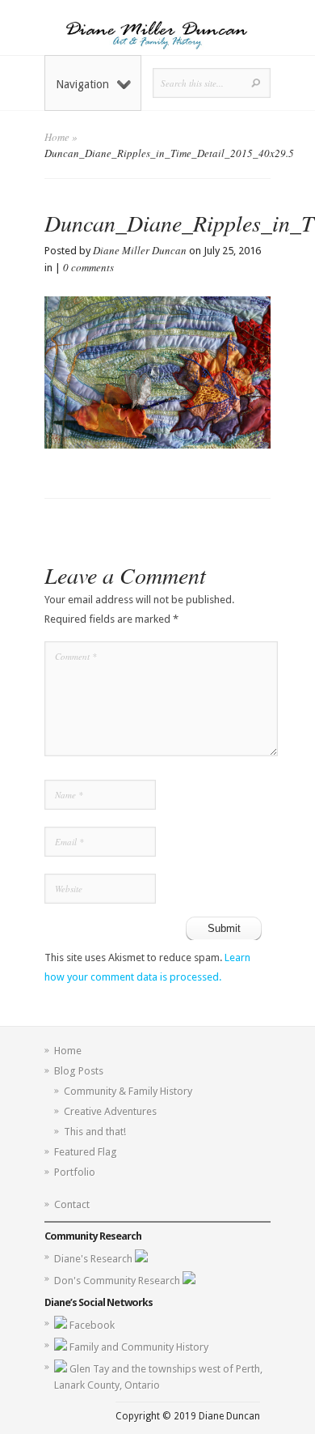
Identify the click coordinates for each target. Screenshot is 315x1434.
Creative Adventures (110, 1111)
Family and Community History (138, 1347)
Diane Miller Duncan (140, 250)
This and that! (95, 1131)
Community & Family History (128, 1091)
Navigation (82, 84)
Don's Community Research (118, 1280)
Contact (72, 1204)
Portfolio (74, 1172)
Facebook (92, 1325)
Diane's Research (94, 1259)
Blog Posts (78, 1071)
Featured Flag (85, 1152)
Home (56, 137)
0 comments (88, 267)
